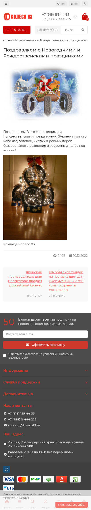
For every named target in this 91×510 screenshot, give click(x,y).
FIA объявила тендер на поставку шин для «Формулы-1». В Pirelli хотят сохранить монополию (66, 281)
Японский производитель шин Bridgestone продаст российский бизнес (25, 278)
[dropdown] (6, 3)
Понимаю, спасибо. (71, 504)
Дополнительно (18, 394)
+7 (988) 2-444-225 (22, 419)
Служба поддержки (21, 382)
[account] (85, 3)
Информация (15, 371)
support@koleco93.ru (24, 425)
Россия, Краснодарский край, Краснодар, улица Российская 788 (46, 444)
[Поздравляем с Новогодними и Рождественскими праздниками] (45, 95)
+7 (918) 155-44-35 (21, 413)
